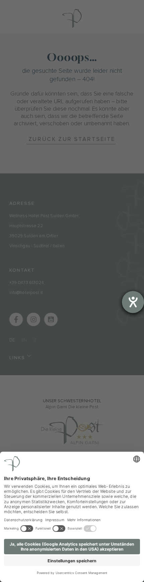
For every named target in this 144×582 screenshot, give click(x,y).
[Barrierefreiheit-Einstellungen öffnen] (133, 302)
